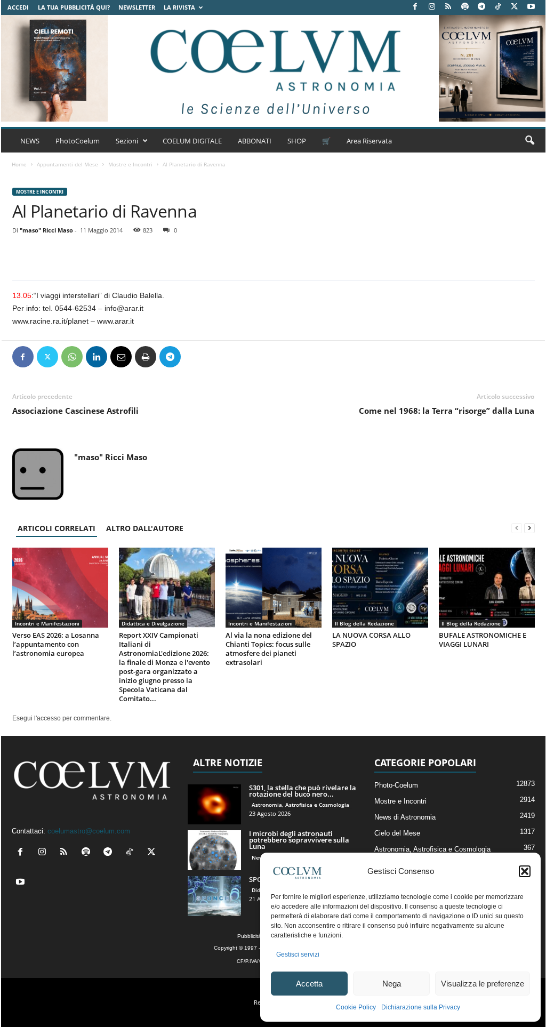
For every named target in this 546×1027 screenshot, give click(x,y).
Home (19, 164)
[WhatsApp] (72, 356)
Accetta (309, 983)
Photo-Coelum (396, 785)
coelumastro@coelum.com (88, 831)
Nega (391, 983)
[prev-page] (516, 528)
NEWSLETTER (136, 7)
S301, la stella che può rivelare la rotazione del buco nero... (302, 791)
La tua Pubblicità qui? (74, 7)
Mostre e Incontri (130, 164)
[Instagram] (431, 7)
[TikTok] (498, 7)
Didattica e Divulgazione (153, 623)
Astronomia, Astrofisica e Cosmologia (300, 804)
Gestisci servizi (297, 954)
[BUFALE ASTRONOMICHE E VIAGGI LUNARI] (487, 588)
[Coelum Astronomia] (273, 68)
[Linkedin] (96, 356)
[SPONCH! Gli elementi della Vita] (214, 896)
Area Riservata (369, 141)
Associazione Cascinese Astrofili (75, 410)
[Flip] (194, 356)
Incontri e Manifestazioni (47, 623)
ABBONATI (254, 141)
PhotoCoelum (77, 141)
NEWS (29, 141)
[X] (514, 7)
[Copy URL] (219, 356)
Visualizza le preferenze (482, 983)
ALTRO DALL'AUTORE (144, 528)
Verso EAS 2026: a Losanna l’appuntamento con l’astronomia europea (55, 644)
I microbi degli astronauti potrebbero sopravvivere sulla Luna (299, 840)
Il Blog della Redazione (364, 623)
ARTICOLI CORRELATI (56, 528)
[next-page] (529, 528)
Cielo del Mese (397, 833)
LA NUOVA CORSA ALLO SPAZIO (371, 639)
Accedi (18, 7)
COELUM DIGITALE (192, 141)
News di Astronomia (405, 817)
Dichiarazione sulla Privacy (420, 1007)
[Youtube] (531, 7)
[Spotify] (465, 7)
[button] (524, 871)
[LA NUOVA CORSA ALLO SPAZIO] (380, 588)
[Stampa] (145, 356)
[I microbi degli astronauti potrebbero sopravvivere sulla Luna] (214, 850)
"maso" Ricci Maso (46, 230)
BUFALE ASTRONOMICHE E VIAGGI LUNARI (482, 639)
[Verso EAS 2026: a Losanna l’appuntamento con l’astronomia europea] (60, 588)
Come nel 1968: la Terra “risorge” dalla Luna (446, 410)
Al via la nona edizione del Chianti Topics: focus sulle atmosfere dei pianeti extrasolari (269, 648)
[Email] (121, 356)
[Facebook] (415, 7)
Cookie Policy (356, 1007)
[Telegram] (481, 7)
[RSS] (448, 7)
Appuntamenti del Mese (67, 164)
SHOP (296, 141)
